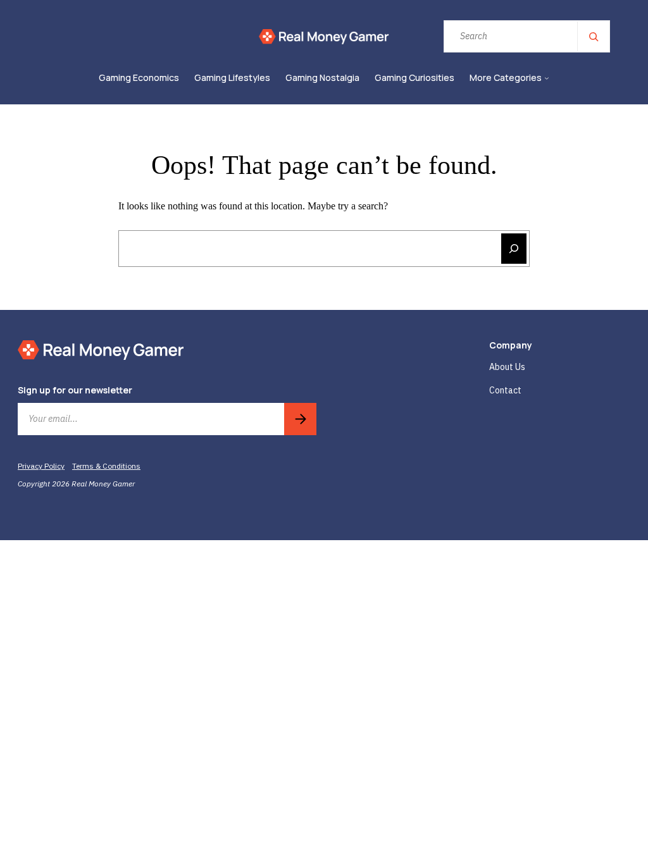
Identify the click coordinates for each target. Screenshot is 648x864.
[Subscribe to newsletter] (300, 419)
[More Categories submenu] (546, 78)
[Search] (593, 36)
